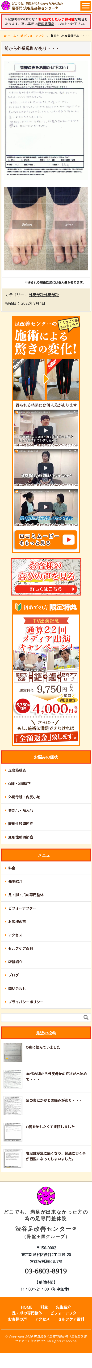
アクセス (15, 935)
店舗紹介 (15, 961)
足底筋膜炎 (17, 770)
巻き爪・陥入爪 (20, 810)
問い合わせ (17, 988)
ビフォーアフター (22, 908)
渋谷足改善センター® (46, 1224)
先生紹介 (15, 881)
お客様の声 (17, 921)
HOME (26, 1307)
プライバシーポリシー (26, 1001)
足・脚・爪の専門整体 (26, 894)
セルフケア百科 (20, 948)
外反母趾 (36, 294)
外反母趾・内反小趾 (24, 797)
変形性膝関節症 (20, 837)
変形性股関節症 (20, 823)
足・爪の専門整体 (27, 1313)
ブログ (13, 975)
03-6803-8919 (46, 1270)
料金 (11, 868)
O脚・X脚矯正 (19, 783)
